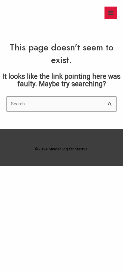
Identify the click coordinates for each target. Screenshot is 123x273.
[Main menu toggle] (110, 13)
